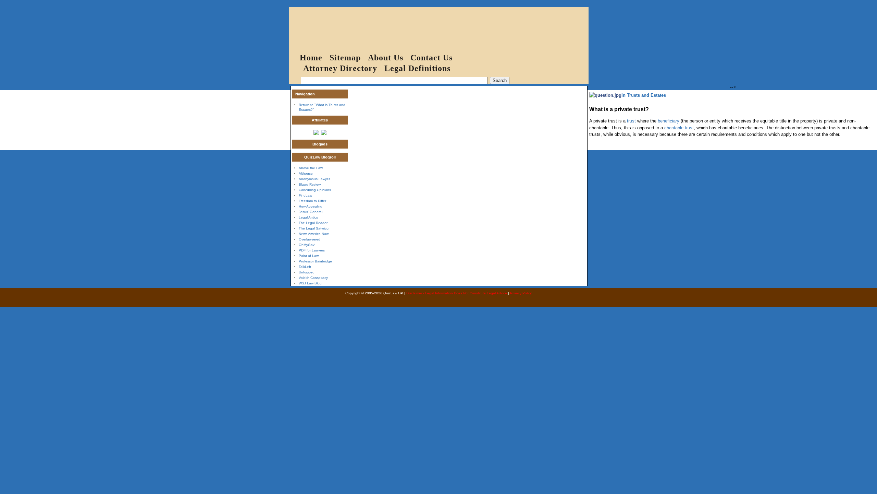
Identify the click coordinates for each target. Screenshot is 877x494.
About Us (385, 57)
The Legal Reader (313, 223)
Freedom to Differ (312, 201)
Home (311, 57)
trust (631, 121)
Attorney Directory (340, 68)
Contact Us (431, 57)
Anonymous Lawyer (314, 179)
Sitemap (345, 57)
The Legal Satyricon (315, 228)
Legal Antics (308, 217)
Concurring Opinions (315, 190)
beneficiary (668, 121)
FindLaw (305, 195)
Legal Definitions (417, 68)
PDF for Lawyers (312, 250)
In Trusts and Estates (643, 95)
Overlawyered (309, 239)
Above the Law (311, 168)
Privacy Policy (521, 293)
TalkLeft (305, 267)
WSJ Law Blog (310, 283)
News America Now (314, 234)
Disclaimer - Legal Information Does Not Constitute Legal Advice (456, 293)
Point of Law (309, 256)
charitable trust (679, 127)
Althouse (306, 173)
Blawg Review (310, 184)
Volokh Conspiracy (313, 278)
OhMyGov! (307, 245)
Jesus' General (310, 212)
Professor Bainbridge (315, 261)
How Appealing (310, 206)
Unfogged (306, 272)
